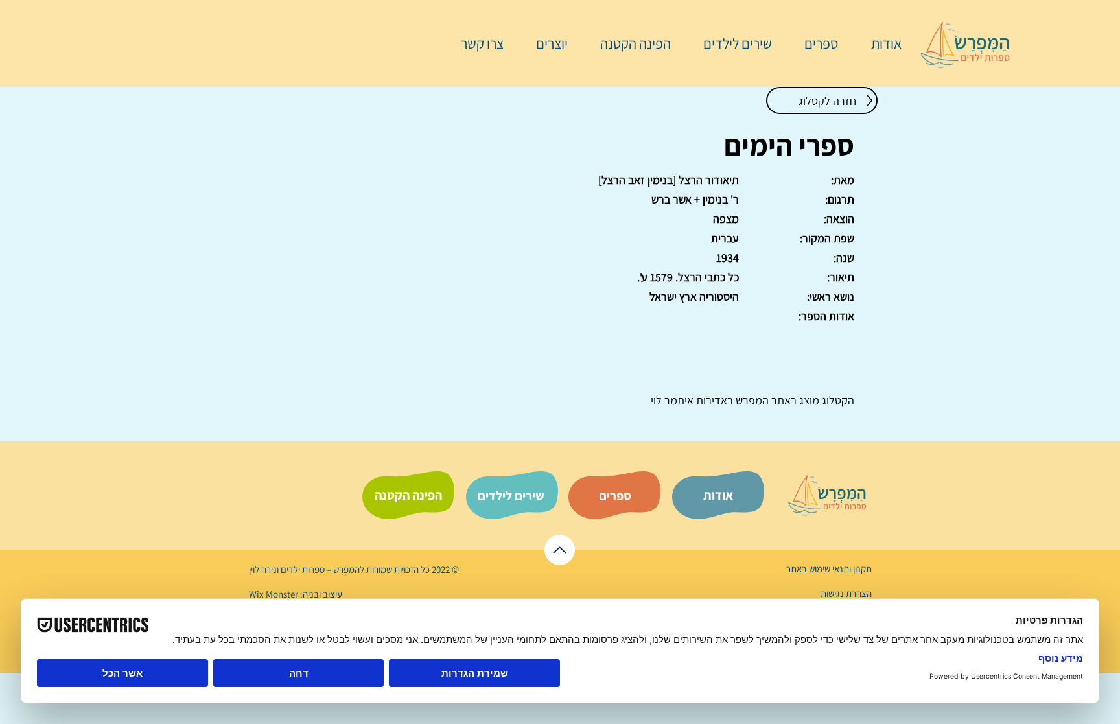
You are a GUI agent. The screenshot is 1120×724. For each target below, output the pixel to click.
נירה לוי (264, 569)
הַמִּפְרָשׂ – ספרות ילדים (319, 569)
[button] (815, 43)
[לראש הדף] (559, 550)
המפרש (751, 400)
